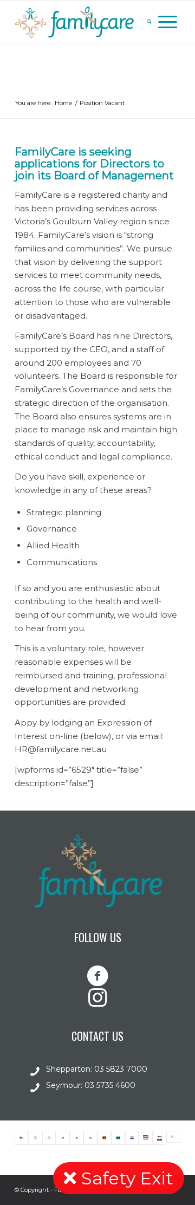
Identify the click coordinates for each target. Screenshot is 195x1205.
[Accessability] (76, 1138)
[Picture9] (104, 1138)
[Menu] (167, 22)
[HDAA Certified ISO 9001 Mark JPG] (159, 1138)
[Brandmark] (173, 1138)
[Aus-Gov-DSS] (49, 1138)
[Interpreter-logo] (90, 1138)
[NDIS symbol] (145, 1138)
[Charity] (35, 1138)
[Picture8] (132, 1138)
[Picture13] (118, 1138)
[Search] (149, 22)
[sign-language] (62, 1138)
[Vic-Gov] (21, 1138)
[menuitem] (149, 22)
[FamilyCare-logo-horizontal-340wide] (81, 22)
